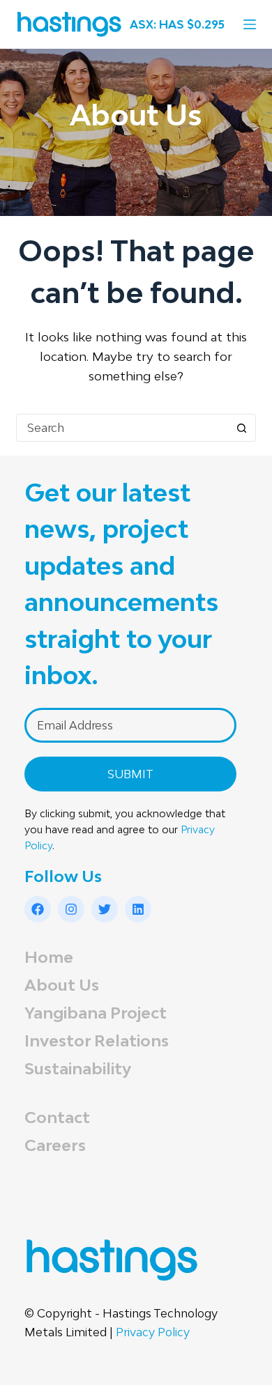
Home (48, 957)
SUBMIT (130, 774)
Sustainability (77, 1068)
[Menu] (249, 24)
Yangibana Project (95, 1012)
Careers (55, 1145)
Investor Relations (96, 1040)
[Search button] (242, 428)
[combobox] (122, 428)
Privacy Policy (153, 1332)
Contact (57, 1117)
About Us (61, 984)
